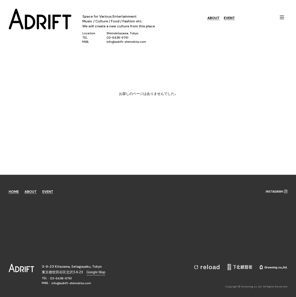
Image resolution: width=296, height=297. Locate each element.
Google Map (95, 272)
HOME (14, 192)
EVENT (229, 18)
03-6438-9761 (117, 38)
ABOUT (213, 18)
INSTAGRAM (274, 191)
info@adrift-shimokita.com (126, 42)
